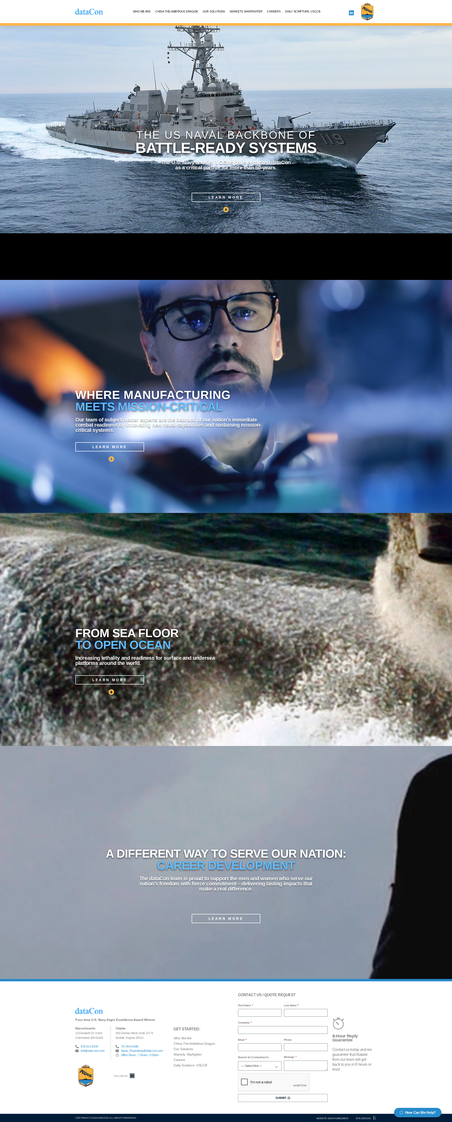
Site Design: (363, 1118)
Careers (273, 11)
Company (244, 1022)
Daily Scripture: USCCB (302, 11)
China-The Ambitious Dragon (176, 11)
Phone (288, 1039)
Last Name (290, 1005)
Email (241, 1039)
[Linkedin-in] (351, 12)
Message (289, 1057)
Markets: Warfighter (246, 11)
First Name (244, 1005)
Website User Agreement (332, 1118)
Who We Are (142, 11)
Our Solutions (214, 11)
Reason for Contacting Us (253, 1057)
